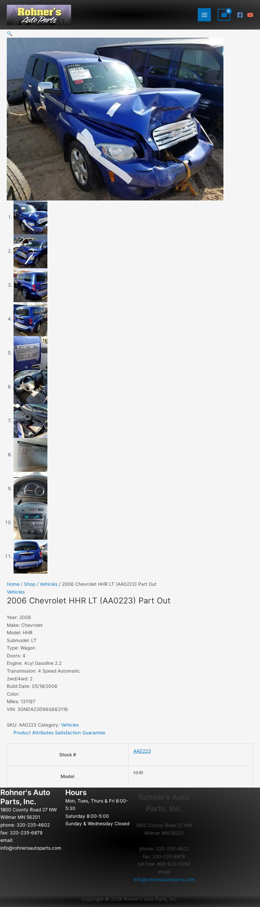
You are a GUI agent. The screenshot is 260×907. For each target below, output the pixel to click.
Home (13, 584)
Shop (29, 584)
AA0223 (142, 751)
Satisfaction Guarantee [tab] (80, 732)
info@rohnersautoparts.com (30, 848)
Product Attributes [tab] (33, 732)
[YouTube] (250, 15)
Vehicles (49, 584)
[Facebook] (240, 15)
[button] (10, 33)
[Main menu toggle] (204, 14)
